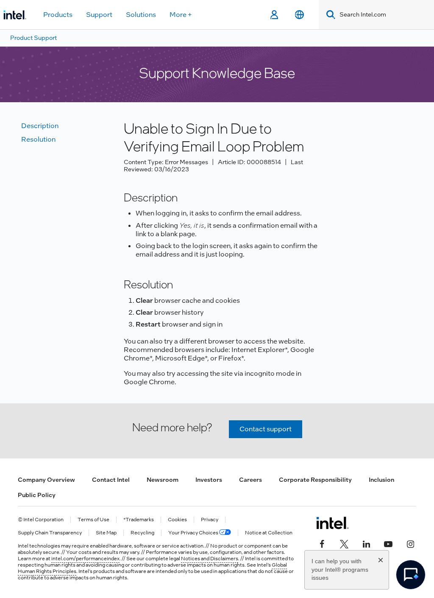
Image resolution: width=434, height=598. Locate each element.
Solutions (141, 14)
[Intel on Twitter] (344, 543)
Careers (250, 479)
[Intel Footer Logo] (332, 523)
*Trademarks (138, 520)
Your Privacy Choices (193, 533)
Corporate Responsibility (315, 479)
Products (57, 14)
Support (99, 14)
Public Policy (37, 495)
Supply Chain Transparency (50, 533)
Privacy (209, 520)
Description (39, 125)
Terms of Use (93, 520)
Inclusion (381, 479)
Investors (208, 479)
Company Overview (46, 479)
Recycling (142, 533)
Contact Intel (111, 479)
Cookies (177, 520)
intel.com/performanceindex (85, 558)
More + (181, 14)
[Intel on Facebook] (322, 543)
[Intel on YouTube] (388, 543)
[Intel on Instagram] (410, 543)
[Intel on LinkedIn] (366, 543)
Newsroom (162, 479)
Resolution (38, 139)
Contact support (265, 429)
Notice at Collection (268, 533)
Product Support (33, 38)
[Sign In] (274, 15)
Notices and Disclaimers (209, 558)
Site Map (106, 533)
